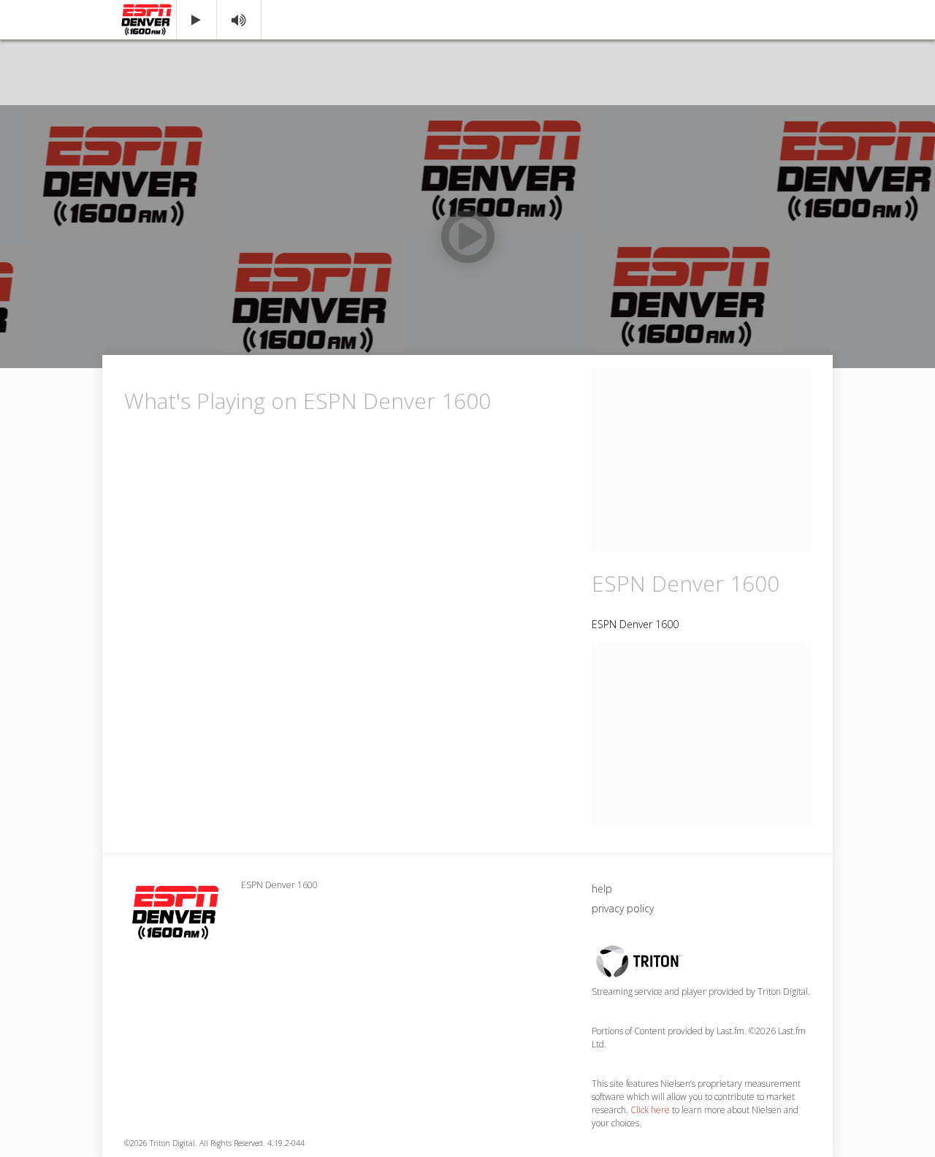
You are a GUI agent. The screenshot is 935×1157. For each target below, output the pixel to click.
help (602, 889)
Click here (650, 1110)
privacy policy (623, 908)
